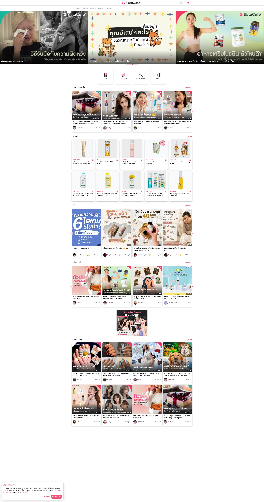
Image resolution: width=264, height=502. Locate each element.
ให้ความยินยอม (56, 497)
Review (100, 8)
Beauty (78, 8)
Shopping (93, 8)
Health (85, 8)
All (73, 8)
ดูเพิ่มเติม (188, 87)
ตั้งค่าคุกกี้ (47, 497)
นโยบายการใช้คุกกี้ (22, 492)
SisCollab (108, 8)
